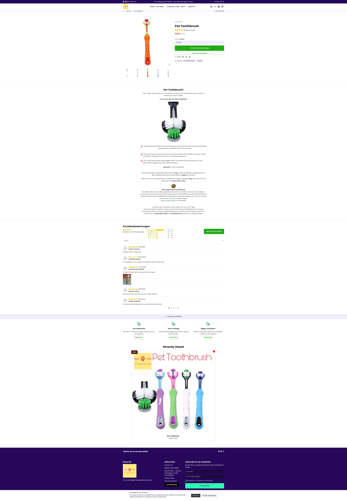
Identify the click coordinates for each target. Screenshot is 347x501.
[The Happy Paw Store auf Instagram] (128, 2)
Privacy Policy (169, 478)
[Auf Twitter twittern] (221, 11)
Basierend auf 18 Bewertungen (133, 232)
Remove (214, 351)
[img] (133, 247)
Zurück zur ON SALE (173, 316)
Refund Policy (171, 201)
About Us (192, 7)
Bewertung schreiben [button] (214, 231)
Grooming (178, 22)
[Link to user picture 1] (127, 279)
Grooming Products (189, 61)
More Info (138, 337)
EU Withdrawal (172, 485)
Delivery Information (171, 468)
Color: (179, 39)
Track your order (173, 7)
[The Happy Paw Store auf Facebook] (123, 2)
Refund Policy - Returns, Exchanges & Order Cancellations (172, 473)
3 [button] (173, 308)
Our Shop (160, 7)
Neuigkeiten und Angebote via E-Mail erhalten (200, 480)
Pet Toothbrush (138, 11)
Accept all (196, 495)
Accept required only (209, 495)
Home (152, 7)
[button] (179, 30)
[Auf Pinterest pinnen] (223, 11)
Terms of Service (170, 481)
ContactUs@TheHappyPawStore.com (137, 480)
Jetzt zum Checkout (199, 53)
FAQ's (184, 7)
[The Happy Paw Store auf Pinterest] (126, 2)
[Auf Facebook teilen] (219, 11)
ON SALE (129, 11)
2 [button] (171, 308)
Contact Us (168, 465)
